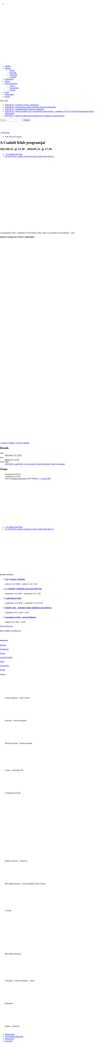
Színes (7, 81)
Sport (7, 92)
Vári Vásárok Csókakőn (15, 579)
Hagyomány (14, 88)
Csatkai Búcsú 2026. (13, 598)
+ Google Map (45, 478)
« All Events (4, 132)
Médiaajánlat (10, 1034)
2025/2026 (9, 464)
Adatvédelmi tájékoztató (14, 1037)
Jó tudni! (13, 77)
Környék (13, 73)
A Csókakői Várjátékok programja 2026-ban (23, 589)
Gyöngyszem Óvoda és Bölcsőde (37, 464)
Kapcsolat (8, 1041)
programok (61, 464)
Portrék (12, 90)
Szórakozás (9, 79)
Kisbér (12, 70)
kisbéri (53, 464)
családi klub (18, 464)
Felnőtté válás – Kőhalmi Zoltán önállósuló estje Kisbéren (28, 608)
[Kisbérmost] (49, 13)
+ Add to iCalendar (22, 443)
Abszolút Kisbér (11, 84)
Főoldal (8, 66)
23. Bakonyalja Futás (13, 154)
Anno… (13, 86)
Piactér (7, 97)
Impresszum (9, 1039)
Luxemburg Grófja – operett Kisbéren (20, 617)
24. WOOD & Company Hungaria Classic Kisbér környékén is (30, 156)
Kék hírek (13, 75)
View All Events (6, 626)
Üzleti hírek (9, 94)
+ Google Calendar (7, 443)
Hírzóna (8, 68)
